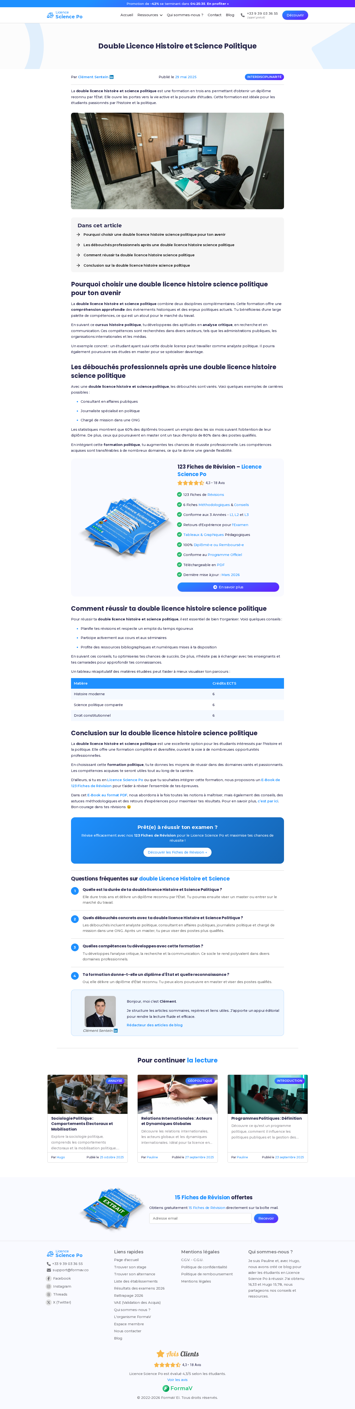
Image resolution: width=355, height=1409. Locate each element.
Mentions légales (196, 1281)
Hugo (61, 1157)
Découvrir (295, 15)
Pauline (152, 1157)
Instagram (62, 1286)
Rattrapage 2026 (128, 1295)
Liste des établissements (136, 1281)
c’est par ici (268, 801)
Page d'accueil (126, 1260)
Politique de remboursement (207, 1274)
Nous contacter (128, 1331)
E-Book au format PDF (107, 795)
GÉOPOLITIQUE (200, 1081)
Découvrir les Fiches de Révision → (177, 852)
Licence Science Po (125, 780)
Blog (118, 1338)
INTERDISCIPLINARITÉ (264, 77)
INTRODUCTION (289, 1081)
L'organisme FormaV (132, 1317)
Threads (60, 1294)
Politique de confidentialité (204, 1267)
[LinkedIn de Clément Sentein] (112, 77)
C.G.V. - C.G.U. (192, 1260)
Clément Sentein (93, 77)
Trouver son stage (130, 1267)
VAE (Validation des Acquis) (137, 1302)
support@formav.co (71, 1270)
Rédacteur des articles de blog (155, 1025)
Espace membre (129, 1324)
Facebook (62, 1278)
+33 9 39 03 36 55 (67, 1264)
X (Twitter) (62, 1302)
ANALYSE (115, 1081)
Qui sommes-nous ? (132, 1310)
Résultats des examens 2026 (139, 1288)
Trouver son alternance (134, 1274)
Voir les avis (177, 1380)
